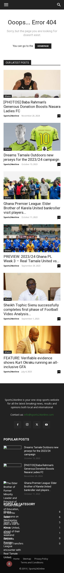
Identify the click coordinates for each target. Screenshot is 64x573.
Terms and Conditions (32, 562)
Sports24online (11, 115)
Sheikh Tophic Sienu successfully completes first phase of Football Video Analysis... (31, 309)
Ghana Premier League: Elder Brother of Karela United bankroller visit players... (32, 208)
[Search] (59, 5)
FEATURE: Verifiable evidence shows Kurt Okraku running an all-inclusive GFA (31, 362)
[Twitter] (36, 424)
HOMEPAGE (43, 46)
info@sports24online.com (39, 414)
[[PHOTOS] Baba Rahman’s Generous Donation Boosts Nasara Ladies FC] (32, 84)
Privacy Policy (41, 558)
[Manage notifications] (9, 564)
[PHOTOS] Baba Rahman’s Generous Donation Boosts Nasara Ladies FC (32, 106)
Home (16, 558)
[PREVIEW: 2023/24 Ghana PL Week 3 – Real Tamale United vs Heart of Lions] (32, 238)
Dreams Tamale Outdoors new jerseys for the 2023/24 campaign (31, 157)
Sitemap (27, 558)
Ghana (8, 96)
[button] (6, 5)
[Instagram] (27, 424)
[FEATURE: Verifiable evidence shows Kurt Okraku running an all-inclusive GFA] (32, 340)
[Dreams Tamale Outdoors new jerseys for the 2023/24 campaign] (32, 137)
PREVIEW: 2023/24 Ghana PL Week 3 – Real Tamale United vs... (31, 258)
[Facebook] (17, 424)
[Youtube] (46, 424)
